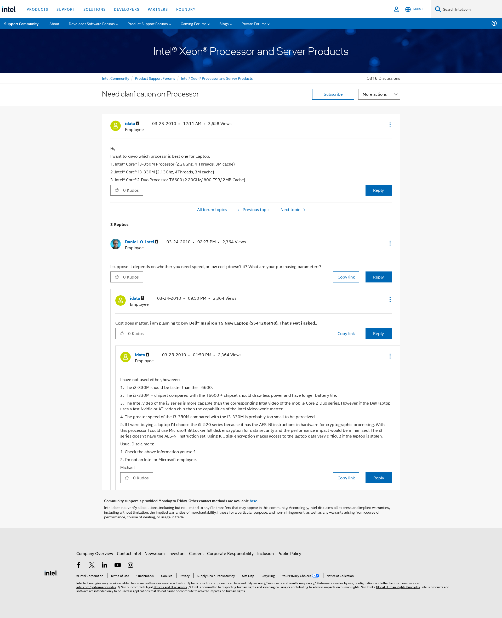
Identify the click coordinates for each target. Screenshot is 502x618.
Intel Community (115, 78)
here (253, 500)
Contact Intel (129, 553)
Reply (378, 190)
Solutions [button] (94, 9)
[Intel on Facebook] (78, 566)
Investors (176, 553)
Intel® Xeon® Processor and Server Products (217, 78)
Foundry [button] (186, 9)
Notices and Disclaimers (170, 586)
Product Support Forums (155, 78)
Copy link (346, 277)
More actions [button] (375, 94)
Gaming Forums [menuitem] (194, 23)
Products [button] (37, 9)
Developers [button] (126, 9)
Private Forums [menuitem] (254, 23)
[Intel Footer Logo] (51, 572)
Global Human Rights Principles (398, 586)
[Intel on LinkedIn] (104, 566)
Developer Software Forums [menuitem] (92, 23)
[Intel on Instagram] (130, 566)
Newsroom (155, 553)
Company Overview (94, 553)
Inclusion (265, 553)
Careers (196, 553)
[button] (389, 124)
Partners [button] (158, 9)
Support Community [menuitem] (21, 23)
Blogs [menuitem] (224, 23)
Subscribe (333, 94)
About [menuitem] (54, 23)
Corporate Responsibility (230, 553)
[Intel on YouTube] (117, 566)
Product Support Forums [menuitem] (148, 23)
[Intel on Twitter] (91, 566)
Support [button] (65, 9)
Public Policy (289, 553)
